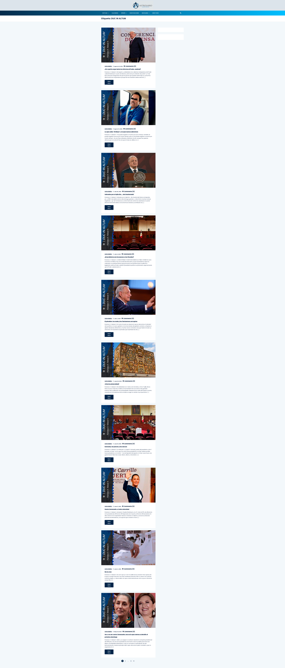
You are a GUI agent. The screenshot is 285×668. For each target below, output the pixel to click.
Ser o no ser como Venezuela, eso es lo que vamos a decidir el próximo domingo (126, 636)
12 (131, 661)
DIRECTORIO (155, 13)
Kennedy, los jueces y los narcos (116, 447)
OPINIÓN (123, 13)
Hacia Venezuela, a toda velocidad (117, 509)
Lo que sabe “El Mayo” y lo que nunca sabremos (121, 132)
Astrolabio (108, 66)
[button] (181, 13)
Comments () (130, 66)
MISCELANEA (145, 13)
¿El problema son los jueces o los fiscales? (119, 257)
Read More (109, 82)
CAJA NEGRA (115, 13)
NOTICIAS (104, 13)
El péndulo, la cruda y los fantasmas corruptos (121, 321)
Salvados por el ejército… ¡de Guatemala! (119, 194)
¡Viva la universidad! (112, 384)
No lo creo (108, 572)
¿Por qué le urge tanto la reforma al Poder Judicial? (123, 69)
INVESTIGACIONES (134, 13)
